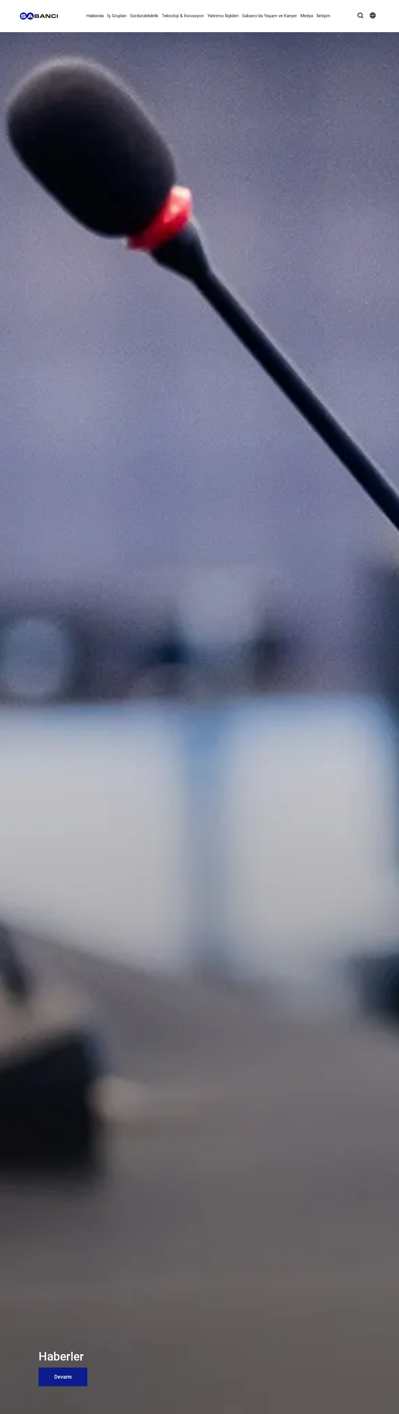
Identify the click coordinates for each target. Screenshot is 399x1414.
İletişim (323, 15)
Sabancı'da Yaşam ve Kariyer (269, 15)
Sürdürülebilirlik (144, 15)
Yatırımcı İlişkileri (223, 15)
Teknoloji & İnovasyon (183, 15)
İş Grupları (116, 15)
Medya (307, 15)
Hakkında (95, 15)
